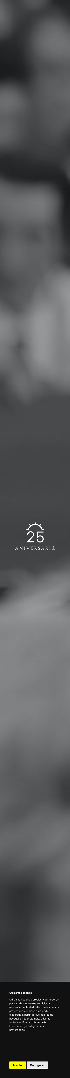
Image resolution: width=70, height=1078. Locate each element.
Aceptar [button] (17, 1065)
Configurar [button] (37, 1065)
